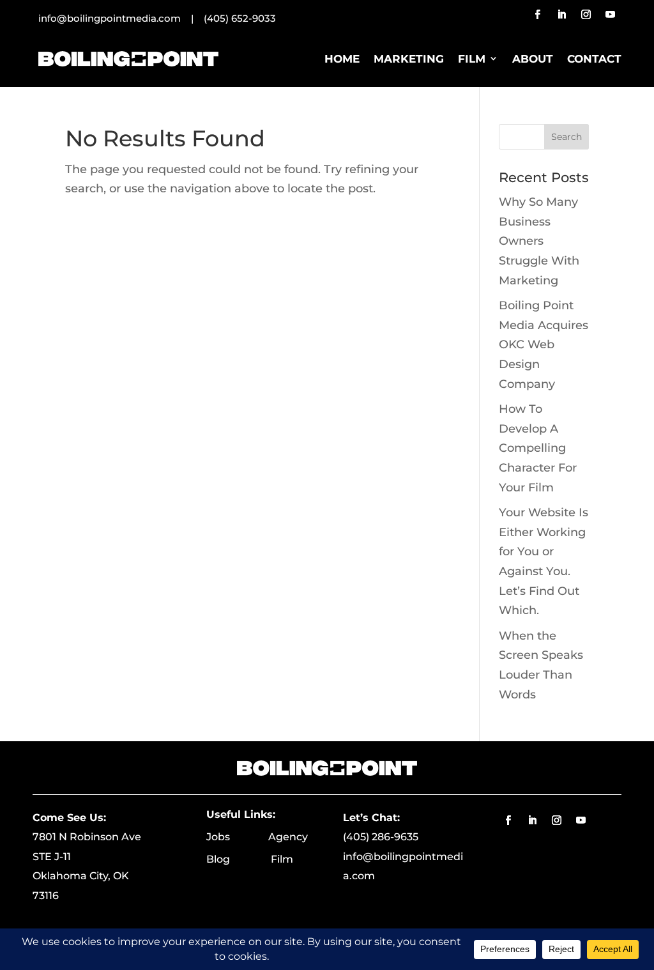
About (532, 58)
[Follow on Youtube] (610, 14)
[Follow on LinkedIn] (561, 14)
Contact (594, 58)
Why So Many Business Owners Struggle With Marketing (539, 241)
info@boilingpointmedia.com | (121, 18)
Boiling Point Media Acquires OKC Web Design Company (543, 344)
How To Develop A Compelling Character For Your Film (538, 448)
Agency (288, 837)
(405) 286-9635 (380, 837)
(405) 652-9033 (240, 18)
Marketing (409, 58)
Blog (238, 859)
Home (342, 58)
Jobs (237, 837)
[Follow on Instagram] (585, 14)
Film (471, 58)
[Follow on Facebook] (537, 14)
